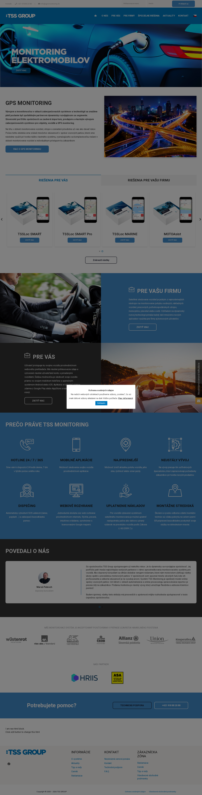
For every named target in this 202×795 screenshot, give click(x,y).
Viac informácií (125, 398)
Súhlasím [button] (101, 403)
